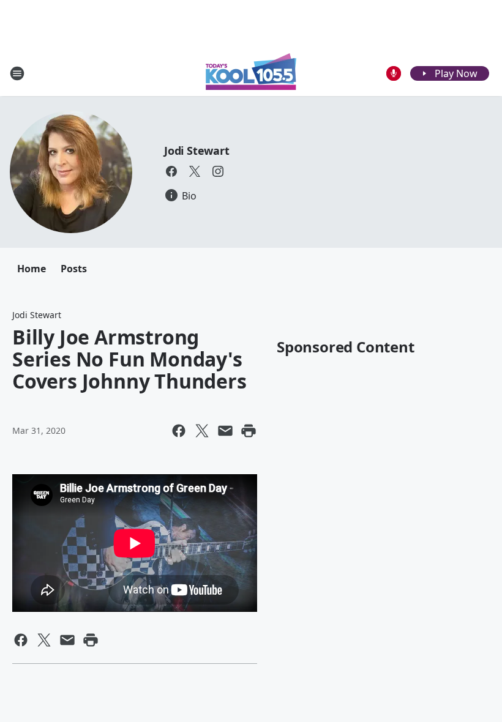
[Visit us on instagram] (218, 171)
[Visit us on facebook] (171, 171)
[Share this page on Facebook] (178, 430)
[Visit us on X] (194, 171)
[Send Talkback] (393, 73)
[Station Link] (251, 73)
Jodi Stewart (197, 150)
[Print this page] (248, 430)
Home (31, 268)
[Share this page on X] (202, 430)
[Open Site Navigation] (17, 73)
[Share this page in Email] (225, 430)
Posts (74, 268)
